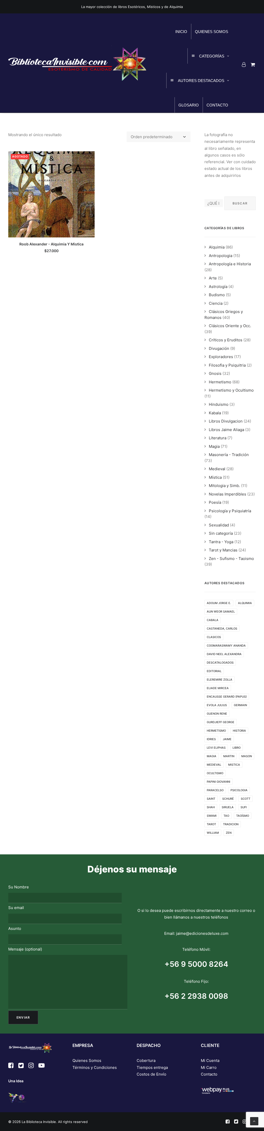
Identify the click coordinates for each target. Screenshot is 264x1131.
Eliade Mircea (218, 688)
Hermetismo (220, 381)
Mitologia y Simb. (224, 485)
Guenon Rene (217, 713)
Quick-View (88, 157)
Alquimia (217, 247)
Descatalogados (220, 662)
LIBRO (237, 747)
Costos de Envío (151, 1074)
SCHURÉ (228, 798)
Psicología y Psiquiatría (230, 510)
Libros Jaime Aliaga (226, 429)
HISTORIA (239, 730)
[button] (51, 194)
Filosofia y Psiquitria (227, 365)
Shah (211, 807)
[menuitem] (244, 64)
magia (211, 756)
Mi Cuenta (210, 1060)
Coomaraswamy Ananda (226, 645)
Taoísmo (242, 816)
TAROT (211, 824)
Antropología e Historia (230, 263)
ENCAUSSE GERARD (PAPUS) (227, 696)
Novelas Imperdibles (227, 494)
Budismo (217, 294)
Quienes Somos (86, 1060)
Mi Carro (209, 1067)
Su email (16, 907)
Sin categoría (221, 533)
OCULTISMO (215, 773)
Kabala (215, 412)
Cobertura (146, 1060)
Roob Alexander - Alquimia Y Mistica (51, 244)
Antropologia (220, 255)
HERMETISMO (216, 730)
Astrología (218, 286)
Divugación (219, 348)
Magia (214, 446)
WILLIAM (213, 833)
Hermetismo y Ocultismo (231, 390)
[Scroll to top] (254, 1120)
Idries (211, 739)
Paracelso (215, 790)
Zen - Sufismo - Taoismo (231, 558)
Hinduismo (218, 404)
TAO (226, 816)
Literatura (217, 437)
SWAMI (212, 816)
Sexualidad (219, 525)
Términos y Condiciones (94, 1067)
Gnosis (215, 373)
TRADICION (230, 824)
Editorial (214, 671)
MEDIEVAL (214, 764)
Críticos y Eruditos (225, 339)
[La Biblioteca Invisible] (77, 63)
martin (228, 756)
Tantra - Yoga (221, 541)
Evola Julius (217, 705)
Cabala (212, 620)
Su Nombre (18, 887)
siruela (228, 807)
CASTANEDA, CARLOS (222, 628)
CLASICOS (214, 637)
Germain (240, 705)
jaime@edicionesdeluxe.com (202, 933)
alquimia (245, 603)
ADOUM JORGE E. (219, 603)
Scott (245, 798)
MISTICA (234, 764)
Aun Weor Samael (221, 611)
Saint (211, 798)
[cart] (252, 64)
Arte (213, 278)
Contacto (209, 1074)
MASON (246, 756)
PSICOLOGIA (239, 790)
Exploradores (221, 356)
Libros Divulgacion (226, 421)
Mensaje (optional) (25, 949)
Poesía (215, 502)
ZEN (229, 833)
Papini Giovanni (218, 781)
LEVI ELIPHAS (216, 747)
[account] (244, 64)
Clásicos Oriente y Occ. (230, 325)
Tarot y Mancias (223, 550)
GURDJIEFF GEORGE (220, 722)
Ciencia (215, 303)
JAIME (227, 739)
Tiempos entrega (152, 1067)
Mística (215, 477)
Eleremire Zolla (219, 679)
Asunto (14, 928)
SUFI (244, 807)
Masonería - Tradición (229, 454)
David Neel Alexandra (224, 654)
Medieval (217, 468)
